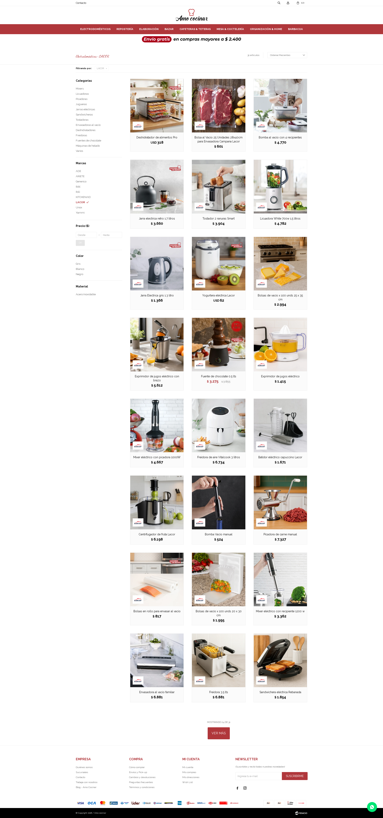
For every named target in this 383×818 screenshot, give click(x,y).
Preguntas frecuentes (141, 782)
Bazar (169, 29)
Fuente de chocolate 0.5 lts (218, 376)
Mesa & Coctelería (230, 29)
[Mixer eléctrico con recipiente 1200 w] (280, 579)
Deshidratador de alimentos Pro (156, 137)
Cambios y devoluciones (142, 777)
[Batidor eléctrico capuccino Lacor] (280, 425)
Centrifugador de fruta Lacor (157, 534)
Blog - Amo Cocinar (86, 787)
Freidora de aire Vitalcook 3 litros (218, 457)
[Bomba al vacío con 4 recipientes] (280, 105)
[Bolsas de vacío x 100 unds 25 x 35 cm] (280, 263)
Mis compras (189, 772)
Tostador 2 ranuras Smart (218, 218)
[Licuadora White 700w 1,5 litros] (280, 186)
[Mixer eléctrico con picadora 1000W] (157, 425)
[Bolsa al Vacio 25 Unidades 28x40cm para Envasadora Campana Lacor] (218, 105)
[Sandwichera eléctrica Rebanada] (280, 660)
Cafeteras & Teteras (195, 29)
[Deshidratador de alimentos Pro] (157, 105)
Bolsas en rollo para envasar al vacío (157, 611)
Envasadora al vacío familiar (157, 692)
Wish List (187, 782)
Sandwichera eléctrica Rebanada (280, 692)
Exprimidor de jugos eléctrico (280, 376)
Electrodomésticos (95, 29)
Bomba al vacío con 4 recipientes (280, 137)
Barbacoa (295, 29)
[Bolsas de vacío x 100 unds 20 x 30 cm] (218, 579)
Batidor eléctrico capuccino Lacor (280, 457)
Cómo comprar (137, 767)
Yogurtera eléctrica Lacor (218, 295)
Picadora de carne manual (280, 534)
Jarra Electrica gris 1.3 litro (157, 295)
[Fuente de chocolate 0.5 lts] (218, 344)
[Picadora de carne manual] (280, 502)
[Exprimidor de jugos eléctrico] (280, 344)
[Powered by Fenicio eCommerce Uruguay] (301, 813)
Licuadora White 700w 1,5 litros (280, 218)
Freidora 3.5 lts (218, 692)
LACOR (100, 68)
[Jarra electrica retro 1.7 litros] (157, 186)
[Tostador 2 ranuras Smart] (218, 186)
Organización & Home (266, 29)
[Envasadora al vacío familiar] (157, 660)
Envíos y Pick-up (138, 772)
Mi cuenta (187, 767)
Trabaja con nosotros (86, 782)
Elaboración (149, 29)
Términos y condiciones (141, 787)
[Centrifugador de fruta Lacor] (157, 502)
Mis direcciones (190, 777)
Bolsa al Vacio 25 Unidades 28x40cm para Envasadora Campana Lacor (218, 139)
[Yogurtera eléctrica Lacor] (218, 263)
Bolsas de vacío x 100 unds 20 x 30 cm (219, 613)
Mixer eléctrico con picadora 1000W (157, 457)
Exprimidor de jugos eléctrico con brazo (157, 378)
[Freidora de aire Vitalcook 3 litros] (218, 425)
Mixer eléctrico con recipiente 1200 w (280, 611)
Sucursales (82, 772)
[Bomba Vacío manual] (218, 502)
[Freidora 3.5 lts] (218, 660)
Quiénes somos (84, 767)
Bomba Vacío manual (218, 534)
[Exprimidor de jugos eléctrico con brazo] (157, 344)
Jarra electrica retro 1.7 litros (157, 218)
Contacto (81, 2)
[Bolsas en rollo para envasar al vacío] (157, 579)
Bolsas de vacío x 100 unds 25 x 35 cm (280, 297)
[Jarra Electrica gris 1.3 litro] (157, 263)
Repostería (124, 29)
